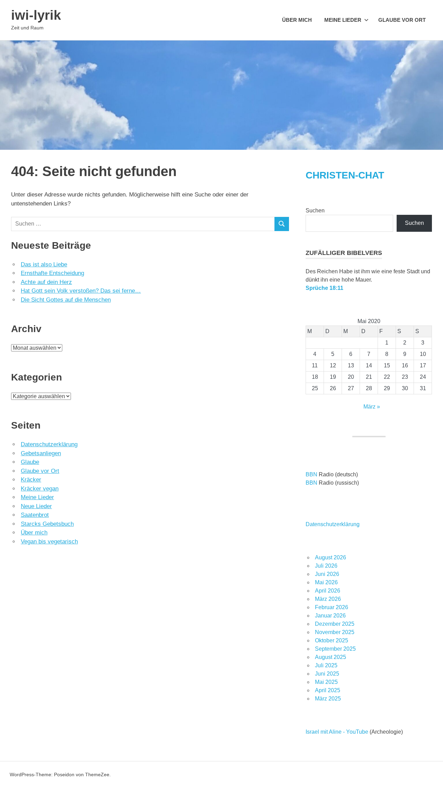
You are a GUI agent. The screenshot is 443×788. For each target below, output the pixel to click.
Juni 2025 (327, 674)
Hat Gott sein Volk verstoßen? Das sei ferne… (81, 290)
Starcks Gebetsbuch (47, 524)
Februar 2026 (331, 607)
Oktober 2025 (331, 640)
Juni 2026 (327, 574)
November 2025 (334, 632)
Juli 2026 (326, 566)
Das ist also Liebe (44, 264)
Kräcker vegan (39, 488)
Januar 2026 (330, 616)
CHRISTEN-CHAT (345, 175)
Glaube (30, 462)
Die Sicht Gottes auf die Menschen (66, 299)
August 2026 (330, 557)
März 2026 (328, 599)
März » (371, 407)
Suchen (315, 210)
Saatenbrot (35, 515)
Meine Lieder (342, 20)
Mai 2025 (326, 682)
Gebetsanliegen (41, 453)
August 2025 (330, 657)
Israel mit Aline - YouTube (337, 732)
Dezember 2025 (334, 624)
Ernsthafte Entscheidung (52, 273)
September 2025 (335, 649)
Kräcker (31, 479)
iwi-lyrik (36, 15)
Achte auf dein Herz (46, 282)
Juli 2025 (326, 665)
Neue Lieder (36, 506)
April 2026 (327, 591)
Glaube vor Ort (402, 20)
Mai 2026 (326, 582)
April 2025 (327, 690)
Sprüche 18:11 (324, 288)
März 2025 (328, 699)
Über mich (297, 20)
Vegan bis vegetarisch (49, 541)
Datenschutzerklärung (49, 444)
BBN (311, 474)
